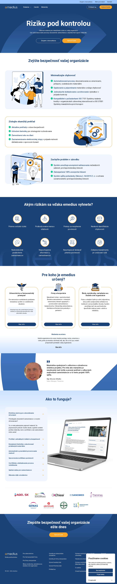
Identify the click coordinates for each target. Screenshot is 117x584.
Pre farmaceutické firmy (30, 557)
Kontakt (109, 2)
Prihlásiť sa (92, 7)
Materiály (44, 7)
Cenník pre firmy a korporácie (57, 559)
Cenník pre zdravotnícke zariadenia (56, 554)
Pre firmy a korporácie (29, 560)
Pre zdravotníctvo (28, 553)
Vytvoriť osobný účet (55, 562)
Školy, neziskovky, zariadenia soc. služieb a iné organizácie (33, 565)
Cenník (36, 7)
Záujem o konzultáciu (86, 2)
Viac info (22, 324)
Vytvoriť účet (105, 7)
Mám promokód (100, 2)
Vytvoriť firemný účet (55, 566)
